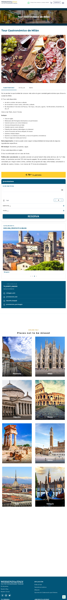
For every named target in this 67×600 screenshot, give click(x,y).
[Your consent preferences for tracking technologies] (64, 597)
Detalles (22, 87)
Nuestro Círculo (5, 591)
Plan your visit (8, 87)
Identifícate (57, 2)
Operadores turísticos (40, 587)
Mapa (31, 87)
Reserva (33, 216)
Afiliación (37, 590)
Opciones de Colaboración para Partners (45, 592)
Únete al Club (38, 584)
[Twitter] (9, 595)
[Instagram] (6, 595)
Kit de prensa (4, 586)
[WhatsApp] (29, 2)
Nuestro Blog (4, 589)
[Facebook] (2, 595)
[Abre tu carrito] (51, 2)
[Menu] (63, 3)
